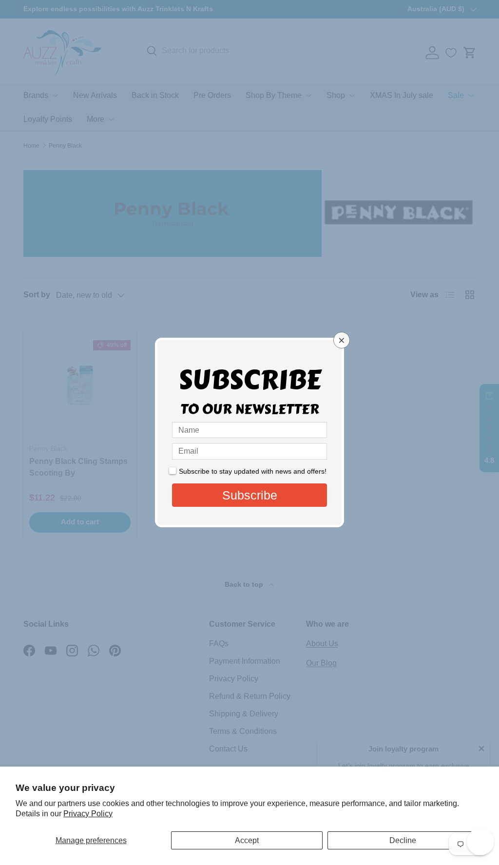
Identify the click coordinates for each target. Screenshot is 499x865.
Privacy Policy (88, 813)
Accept (247, 840)
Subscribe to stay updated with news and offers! (252, 471)
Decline (402, 840)
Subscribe (249, 495)
